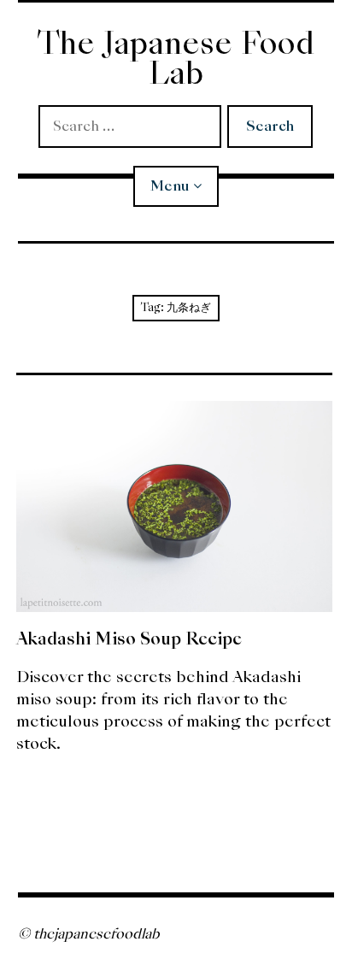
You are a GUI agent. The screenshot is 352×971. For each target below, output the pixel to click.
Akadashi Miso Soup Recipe (129, 638)
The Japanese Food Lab (175, 58)
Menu (169, 186)
